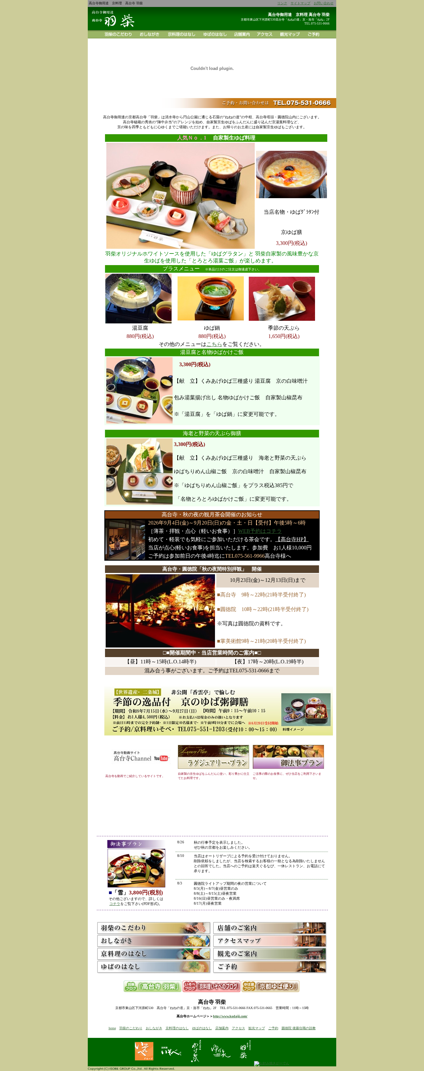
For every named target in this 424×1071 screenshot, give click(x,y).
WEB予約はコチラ (260, 531)
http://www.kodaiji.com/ (230, 1016)
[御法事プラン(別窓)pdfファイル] (288, 767)
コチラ (114, 904)
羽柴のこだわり (130, 1028)
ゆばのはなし (202, 1028)
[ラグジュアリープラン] (213, 767)
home (112, 1028)
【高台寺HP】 (292, 539)
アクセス (238, 1028)
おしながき (154, 1028)
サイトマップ (300, 3)
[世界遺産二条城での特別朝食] (218, 739)
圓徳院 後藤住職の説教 (299, 1028)
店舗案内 (222, 1028)
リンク (282, 3)
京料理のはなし (177, 1028)
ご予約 (273, 1028)
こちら (214, 344)
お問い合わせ (324, 3)
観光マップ (256, 1028)
